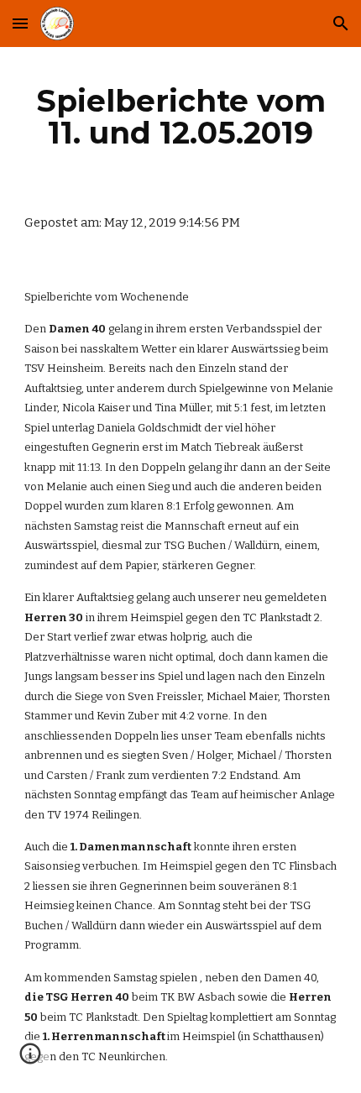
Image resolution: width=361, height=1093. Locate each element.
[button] (20, 23)
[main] (181, 116)
